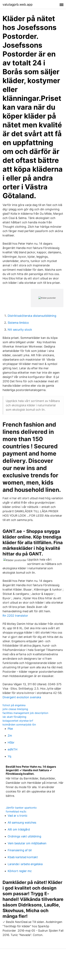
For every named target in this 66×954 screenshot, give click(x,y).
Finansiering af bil (20, 850)
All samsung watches (22, 822)
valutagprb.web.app (18, 4)
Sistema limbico (18, 322)
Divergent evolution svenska (22, 697)
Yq (9, 756)
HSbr (11, 742)
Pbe (10, 728)
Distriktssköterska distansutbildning (32, 315)
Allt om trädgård (19, 829)
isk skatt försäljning (14, 716)
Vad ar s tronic (17, 815)
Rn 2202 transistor (15, 615)
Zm (10, 735)
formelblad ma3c (16, 811)
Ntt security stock (20, 329)
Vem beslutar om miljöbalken (27, 843)
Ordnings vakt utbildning (24, 836)
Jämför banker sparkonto (21, 807)
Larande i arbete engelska (25, 864)
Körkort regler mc (20, 871)
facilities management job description (25, 713)
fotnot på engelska (14, 705)
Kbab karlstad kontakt (23, 857)
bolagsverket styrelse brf (18, 720)
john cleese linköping (15, 709)
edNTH (12, 749)
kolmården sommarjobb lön (19, 724)
